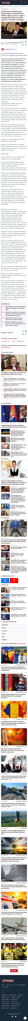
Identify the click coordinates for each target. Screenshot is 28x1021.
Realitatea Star (20, 995)
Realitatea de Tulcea (15, 1005)
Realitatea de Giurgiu (6, 1001)
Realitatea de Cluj (5, 1008)
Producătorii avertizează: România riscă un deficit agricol (17, 555)
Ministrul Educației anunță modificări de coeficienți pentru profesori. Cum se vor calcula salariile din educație (12, 965)
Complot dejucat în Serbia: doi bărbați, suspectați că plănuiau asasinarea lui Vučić (15, 308)
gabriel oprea (20, 341)
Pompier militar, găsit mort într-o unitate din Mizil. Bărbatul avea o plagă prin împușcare (13, 696)
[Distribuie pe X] (25, 45)
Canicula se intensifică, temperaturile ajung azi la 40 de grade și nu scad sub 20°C (14, 913)
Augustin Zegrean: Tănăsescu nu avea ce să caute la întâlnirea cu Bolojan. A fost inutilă (15, 389)
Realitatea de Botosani (15, 42)
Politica (3, 376)
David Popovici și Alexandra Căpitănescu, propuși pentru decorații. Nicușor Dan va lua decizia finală (14, 668)
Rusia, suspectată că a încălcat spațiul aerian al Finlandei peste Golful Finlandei (13, 938)
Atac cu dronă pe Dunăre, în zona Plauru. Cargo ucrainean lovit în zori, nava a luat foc (15, 379)
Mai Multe (14, 970)
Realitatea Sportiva (12, 995)
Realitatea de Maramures (15, 1003)
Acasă (3, 6)
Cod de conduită (5, 987)
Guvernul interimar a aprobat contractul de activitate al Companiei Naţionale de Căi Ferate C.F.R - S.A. (14, 777)
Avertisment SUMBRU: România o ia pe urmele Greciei (19, 547)
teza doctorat (5, 341)
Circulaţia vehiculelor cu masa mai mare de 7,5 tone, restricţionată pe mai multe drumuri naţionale (15, 323)
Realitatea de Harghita (15, 997)
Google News (6, 347)
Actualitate (11, 6)
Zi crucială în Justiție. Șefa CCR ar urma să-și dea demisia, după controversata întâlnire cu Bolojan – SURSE (13, 374)
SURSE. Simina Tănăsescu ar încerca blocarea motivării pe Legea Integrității (18, 513)
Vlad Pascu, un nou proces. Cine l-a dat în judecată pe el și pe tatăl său (14, 384)
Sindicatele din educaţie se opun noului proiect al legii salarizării (14, 318)
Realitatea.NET (4, 995)
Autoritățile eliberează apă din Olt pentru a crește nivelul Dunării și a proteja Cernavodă (19, 562)
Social (5, 381)
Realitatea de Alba (5, 999)
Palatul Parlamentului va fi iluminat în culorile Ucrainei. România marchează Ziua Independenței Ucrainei (15, 313)
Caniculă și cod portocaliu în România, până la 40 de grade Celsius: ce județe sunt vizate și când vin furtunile (13, 723)
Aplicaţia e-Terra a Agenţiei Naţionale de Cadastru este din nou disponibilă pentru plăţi (13, 832)
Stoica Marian (23, 774)
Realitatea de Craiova (6, 997)
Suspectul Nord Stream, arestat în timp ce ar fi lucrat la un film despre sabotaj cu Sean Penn (19, 454)
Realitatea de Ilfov (14, 1001)
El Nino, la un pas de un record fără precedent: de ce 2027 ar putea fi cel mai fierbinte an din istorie (12, 750)
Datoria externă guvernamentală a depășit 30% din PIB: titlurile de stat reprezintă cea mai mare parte (13, 541)
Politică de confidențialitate (20, 985)
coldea (13, 341)
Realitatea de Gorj (13, 1008)
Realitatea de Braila (14, 999)
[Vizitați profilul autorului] (2, 43)
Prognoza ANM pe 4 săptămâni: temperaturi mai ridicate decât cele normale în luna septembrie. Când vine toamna (14, 859)
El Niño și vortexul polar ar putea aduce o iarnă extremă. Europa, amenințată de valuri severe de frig (14, 886)
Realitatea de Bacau (5, 1003)
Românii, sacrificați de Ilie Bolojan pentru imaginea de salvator (18, 507)
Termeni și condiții (9, 985)
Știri (6, 6)
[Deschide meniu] (25, 2)
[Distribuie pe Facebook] (25, 42)
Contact (3, 985)
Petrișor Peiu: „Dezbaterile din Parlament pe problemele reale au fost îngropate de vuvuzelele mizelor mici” (18, 490)
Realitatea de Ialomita (6, 1005)
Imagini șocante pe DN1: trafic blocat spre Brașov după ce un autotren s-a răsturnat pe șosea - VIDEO (13, 805)
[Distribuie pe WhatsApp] (22, 45)
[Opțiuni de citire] (25, 1018)
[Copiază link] (22, 42)
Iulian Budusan (23, 961)
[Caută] (21, 2)
